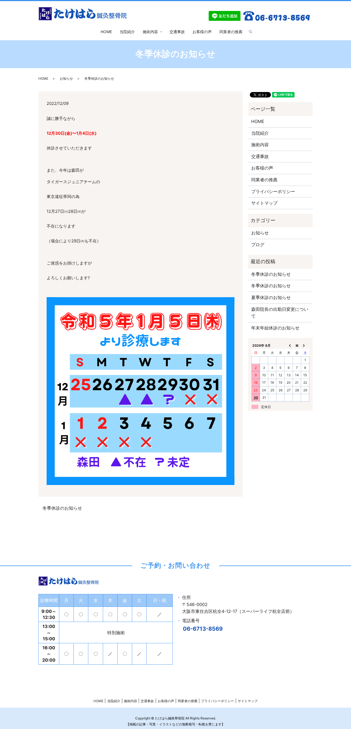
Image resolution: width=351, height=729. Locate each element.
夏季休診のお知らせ (271, 297)
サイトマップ (264, 203)
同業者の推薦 (230, 31)
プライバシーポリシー (273, 191)
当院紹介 (127, 31)
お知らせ (66, 78)
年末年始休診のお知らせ (275, 328)
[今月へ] (297, 345)
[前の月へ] (289, 345)
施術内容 (150, 31)
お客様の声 (202, 31)
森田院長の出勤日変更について (279, 312)
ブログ (257, 244)
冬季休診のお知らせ (62, 508)
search (252, 31)
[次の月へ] (305, 345)
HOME (106, 31)
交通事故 (177, 31)
